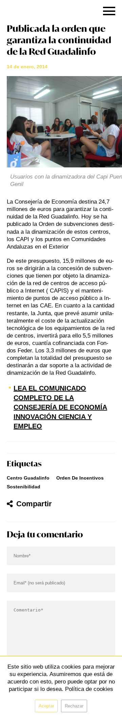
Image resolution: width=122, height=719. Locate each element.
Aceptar (46, 706)
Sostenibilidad (23, 486)
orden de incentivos (80, 478)
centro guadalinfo (28, 478)
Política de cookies (89, 689)
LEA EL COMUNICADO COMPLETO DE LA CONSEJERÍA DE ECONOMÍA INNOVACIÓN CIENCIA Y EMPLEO (60, 407)
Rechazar (74, 706)
